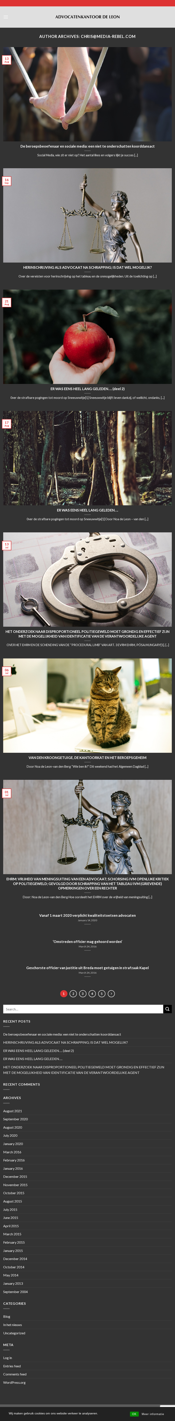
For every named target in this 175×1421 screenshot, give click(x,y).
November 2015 (15, 1185)
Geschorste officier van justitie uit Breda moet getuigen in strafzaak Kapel (87, 968)
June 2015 (10, 1218)
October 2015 (13, 1193)
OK (134, 1414)
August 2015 (12, 1201)
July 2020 (10, 1135)
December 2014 (15, 1259)
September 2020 (15, 1119)
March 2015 (12, 1234)
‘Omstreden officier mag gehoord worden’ (87, 942)
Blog (6, 1316)
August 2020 (12, 1127)
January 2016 (13, 1168)
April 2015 (11, 1226)
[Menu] (5, 17)
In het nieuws (12, 1325)
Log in (7, 1358)
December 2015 (15, 1176)
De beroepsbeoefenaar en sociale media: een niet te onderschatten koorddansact (87, 146)
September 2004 (15, 1292)
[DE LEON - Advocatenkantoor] (87, 17)
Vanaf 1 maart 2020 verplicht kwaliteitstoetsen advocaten (87, 915)
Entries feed (12, 1366)
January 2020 (13, 1144)
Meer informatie (153, 1414)
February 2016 (14, 1160)
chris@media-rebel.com (108, 36)
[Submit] (167, 1009)
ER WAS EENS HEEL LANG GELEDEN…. (87, 510)
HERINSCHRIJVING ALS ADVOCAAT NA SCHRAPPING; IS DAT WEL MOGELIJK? (87, 267)
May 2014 (10, 1275)
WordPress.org (14, 1382)
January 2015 (13, 1251)
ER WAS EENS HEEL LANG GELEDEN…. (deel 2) (88, 389)
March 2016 (12, 1152)
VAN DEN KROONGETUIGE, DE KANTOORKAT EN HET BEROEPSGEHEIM (87, 758)
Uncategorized (14, 1333)
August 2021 (12, 1111)
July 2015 (10, 1209)
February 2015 (14, 1242)
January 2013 (13, 1283)
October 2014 (13, 1267)
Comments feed (14, 1374)
